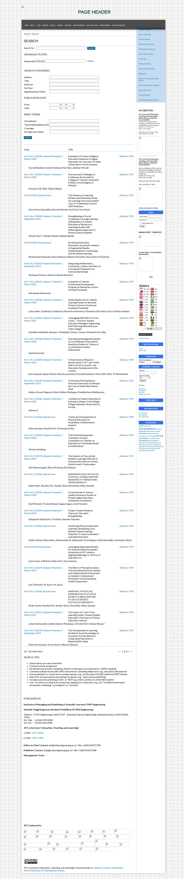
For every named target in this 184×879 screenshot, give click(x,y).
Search (141, 370)
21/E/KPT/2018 (148, 127)
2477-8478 (37, 732)
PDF (131, 156)
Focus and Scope (145, 34)
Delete (90, 61)
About (32, 25)
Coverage (29, 128)
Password (142, 220)
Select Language (145, 360)
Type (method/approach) (36, 124)
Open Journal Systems (148, 208)
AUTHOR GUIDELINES (118, 25)
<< (118, 651)
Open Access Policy (146, 54)
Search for (29, 48)
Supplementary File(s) (34, 91)
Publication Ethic (145, 64)
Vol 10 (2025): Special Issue (37, 195)
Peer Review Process (147, 44)
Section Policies (144, 39)
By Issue (142, 389)
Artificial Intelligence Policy (149, 100)
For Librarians (144, 417)
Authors (28, 77)
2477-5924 (37, 737)
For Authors (143, 415)
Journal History (144, 95)
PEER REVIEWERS (105, 25)
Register (45, 25)
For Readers (143, 413)
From (26, 104)
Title (26, 80)
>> (132, 651)
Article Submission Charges (149, 85)
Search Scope (144, 375)
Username (143, 216)
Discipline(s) (30, 121)
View (141, 348)
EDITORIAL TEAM (92, 25)
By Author (142, 390)
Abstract (28, 84)
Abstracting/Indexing (147, 69)
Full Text (28, 88)
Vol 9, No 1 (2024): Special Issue (39, 417)
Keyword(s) (30, 61)
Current (60, 25)
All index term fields (34, 131)
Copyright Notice (145, 90)
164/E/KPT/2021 (149, 176)
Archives (68, 25)
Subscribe (142, 350)
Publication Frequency (147, 49)
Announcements (79, 25)
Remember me (147, 223)
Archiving (142, 59)
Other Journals (144, 394)
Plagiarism (142, 74)
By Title (141, 392)
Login (39, 25)
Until (26, 108)
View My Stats (144, 338)
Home (26, 25)
